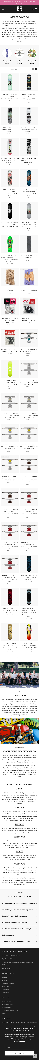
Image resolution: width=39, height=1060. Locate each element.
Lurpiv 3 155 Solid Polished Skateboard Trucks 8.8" (10, 447)
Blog (3, 1013)
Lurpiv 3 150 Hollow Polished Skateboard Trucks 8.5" (10, 415)
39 (25, 657)
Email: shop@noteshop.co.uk (11, 955)
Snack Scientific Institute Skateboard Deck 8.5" (10, 96)
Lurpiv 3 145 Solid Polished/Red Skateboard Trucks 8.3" (10, 578)
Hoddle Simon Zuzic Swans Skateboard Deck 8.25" (10, 129)
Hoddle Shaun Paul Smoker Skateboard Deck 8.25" (29, 129)
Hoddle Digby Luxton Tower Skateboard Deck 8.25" (10, 160)
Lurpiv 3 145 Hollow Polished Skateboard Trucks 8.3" (29, 415)
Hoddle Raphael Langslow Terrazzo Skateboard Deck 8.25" (10, 192)
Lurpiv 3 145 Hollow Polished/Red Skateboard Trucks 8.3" (10, 545)
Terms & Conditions (8, 983)
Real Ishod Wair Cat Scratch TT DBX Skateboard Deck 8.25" (10, 646)
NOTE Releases (6, 1007)
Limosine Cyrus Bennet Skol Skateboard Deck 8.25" (10, 383)
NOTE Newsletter (7, 1004)
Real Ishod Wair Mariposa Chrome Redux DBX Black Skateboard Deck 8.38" (29, 612)
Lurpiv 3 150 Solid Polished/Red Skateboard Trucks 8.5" (29, 545)
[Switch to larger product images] (33, 69)
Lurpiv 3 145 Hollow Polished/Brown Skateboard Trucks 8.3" (10, 512)
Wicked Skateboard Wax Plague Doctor (29, 290)
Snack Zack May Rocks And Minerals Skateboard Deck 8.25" (29, 97)
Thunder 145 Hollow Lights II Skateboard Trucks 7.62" (29, 351)
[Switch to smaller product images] (36, 69)
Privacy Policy (6, 986)
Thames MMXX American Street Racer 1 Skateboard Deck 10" (29, 646)
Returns (4, 980)
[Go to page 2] (29, 657)
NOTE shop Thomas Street (10, 1010)
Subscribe (19, 1053)
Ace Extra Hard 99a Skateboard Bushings (10, 320)
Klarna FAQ (5, 989)
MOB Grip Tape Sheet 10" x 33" (29, 256)
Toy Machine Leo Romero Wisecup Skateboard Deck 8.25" (29, 225)
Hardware (17, 884)
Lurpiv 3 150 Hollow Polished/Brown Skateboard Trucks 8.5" (29, 479)
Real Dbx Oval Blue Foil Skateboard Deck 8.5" (29, 577)
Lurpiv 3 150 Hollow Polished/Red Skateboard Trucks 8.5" (29, 512)
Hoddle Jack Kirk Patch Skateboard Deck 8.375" (29, 160)
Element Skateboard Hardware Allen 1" (10, 350)
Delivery (4, 977)
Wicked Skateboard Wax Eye (10, 290)
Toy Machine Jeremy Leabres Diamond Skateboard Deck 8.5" (10, 224)
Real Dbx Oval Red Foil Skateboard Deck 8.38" (10, 610)
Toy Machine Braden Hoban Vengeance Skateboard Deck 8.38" (29, 192)
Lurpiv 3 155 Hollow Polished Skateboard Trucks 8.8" (29, 382)
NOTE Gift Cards (7, 1001)
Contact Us (5, 992)
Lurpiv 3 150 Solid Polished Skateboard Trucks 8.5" (29, 447)
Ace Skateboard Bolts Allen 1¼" (29, 319)
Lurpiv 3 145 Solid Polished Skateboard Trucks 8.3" (10, 478)
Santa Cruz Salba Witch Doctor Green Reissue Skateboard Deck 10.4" (10, 258)
